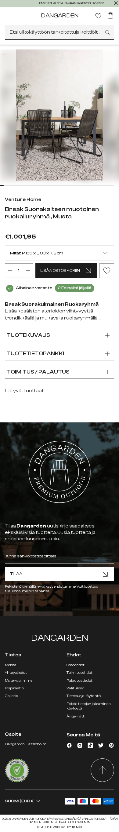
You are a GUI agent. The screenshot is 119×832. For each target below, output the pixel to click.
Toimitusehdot (79, 672)
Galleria (11, 696)
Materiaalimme (18, 680)
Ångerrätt (76, 716)
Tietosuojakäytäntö (84, 696)
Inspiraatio (14, 688)
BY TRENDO (74, 827)
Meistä (10, 665)
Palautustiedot (79, 680)
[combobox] (59, 32)
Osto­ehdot (76, 665)
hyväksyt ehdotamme (56, 586)
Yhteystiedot (16, 672)
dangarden (59, 15)
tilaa (16, 573)
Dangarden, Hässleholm (25, 744)
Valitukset (75, 688)
